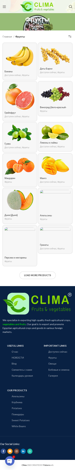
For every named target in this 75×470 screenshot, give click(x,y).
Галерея (53, 375)
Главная (8, 36)
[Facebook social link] (3, 451)
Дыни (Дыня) (11, 215)
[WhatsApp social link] (29, 451)
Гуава (7, 143)
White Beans (19, 426)
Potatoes (17, 408)
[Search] (70, 6)
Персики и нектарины (16, 257)
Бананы (9, 71)
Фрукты (25, 75)
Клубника (17, 402)
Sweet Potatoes (21, 420)
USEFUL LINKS (15, 345)
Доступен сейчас (13, 75)
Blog (14, 363)
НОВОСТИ (18, 357)
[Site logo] (37, 6)
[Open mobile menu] (4, 6)
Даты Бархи (46, 68)
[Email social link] (10, 451)
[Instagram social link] (16, 451)
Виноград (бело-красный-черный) (53, 108)
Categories (36, 26)
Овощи (52, 363)
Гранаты (44, 245)
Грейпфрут (10, 112)
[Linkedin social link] (23, 451)
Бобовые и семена (58, 369)
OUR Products (17, 390)
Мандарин (10, 178)
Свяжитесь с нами (22, 369)
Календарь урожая (22, 375)
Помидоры (18, 414)
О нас (15, 351)
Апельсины (46, 215)
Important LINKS (55, 345)
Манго (43, 178)
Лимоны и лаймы (49, 142)
